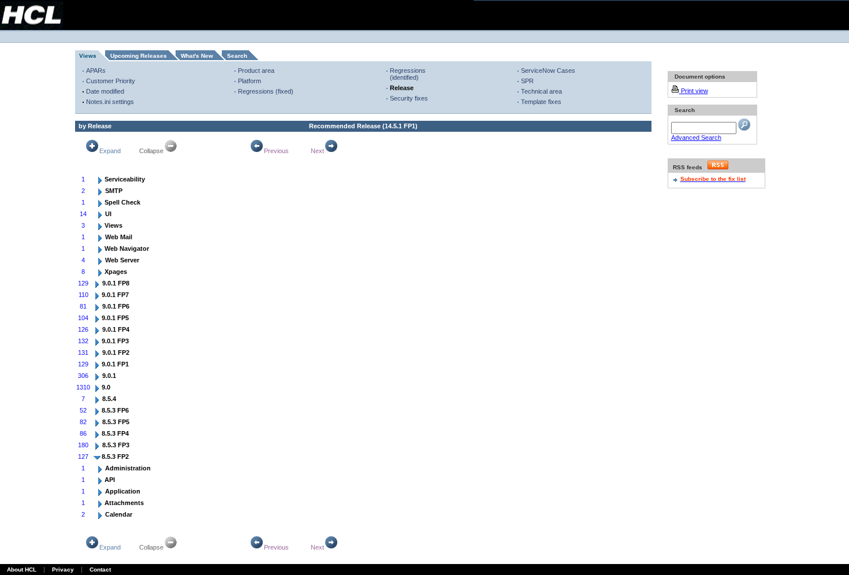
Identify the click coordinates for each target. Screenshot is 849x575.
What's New (197, 56)
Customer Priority (110, 80)
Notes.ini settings (110, 101)
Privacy (63, 569)
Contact (100, 569)
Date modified (105, 91)
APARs (96, 70)
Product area (256, 70)
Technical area (541, 91)
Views (87, 56)
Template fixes (541, 101)
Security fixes (409, 98)
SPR (527, 80)
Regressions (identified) (408, 74)
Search (237, 56)
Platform (249, 80)
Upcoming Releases (138, 56)
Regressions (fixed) (265, 91)
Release (402, 87)
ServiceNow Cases (548, 70)
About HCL (21, 569)
